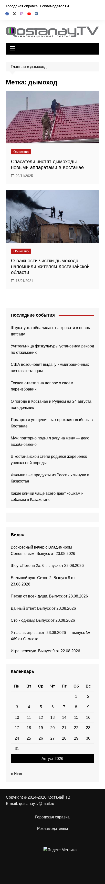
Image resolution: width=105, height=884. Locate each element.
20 (52, 728)
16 (88, 717)
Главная (18, 67)
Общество (21, 152)
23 (88, 728)
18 (29, 728)
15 (76, 717)
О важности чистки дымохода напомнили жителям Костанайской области (50, 266)
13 (52, 717)
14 (64, 717)
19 (41, 728)
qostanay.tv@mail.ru (36, 804)
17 (17, 728)
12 (41, 717)
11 (29, 717)
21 (64, 728)
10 (17, 717)
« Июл (16, 774)
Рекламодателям (54, 6)
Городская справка (22, 6)
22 (76, 728)
